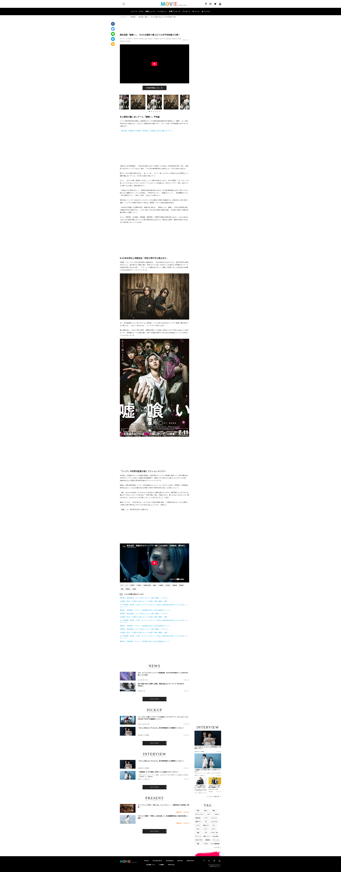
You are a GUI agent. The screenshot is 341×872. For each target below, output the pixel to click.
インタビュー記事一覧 (213, 796)
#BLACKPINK (141, 680)
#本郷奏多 (156, 38)
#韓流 (213, 810)
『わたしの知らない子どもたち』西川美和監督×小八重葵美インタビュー (161, 728)
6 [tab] (159, 111)
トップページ (123, 17)
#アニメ (206, 828)
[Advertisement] (154, 25)
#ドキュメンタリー (199, 814)
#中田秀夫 (135, 38)
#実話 (198, 843)
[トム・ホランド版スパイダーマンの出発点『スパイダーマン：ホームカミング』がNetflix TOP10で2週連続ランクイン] (128, 720)
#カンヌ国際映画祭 (215, 843)
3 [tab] (153, 111)
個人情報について (150, 864)
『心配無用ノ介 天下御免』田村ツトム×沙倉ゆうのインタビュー (158, 772)
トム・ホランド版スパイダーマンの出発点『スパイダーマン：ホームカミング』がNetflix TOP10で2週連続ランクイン (163, 718)
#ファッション (216, 839)
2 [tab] (151, 111)
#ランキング (214, 817)
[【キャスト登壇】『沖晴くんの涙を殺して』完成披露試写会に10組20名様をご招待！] (128, 819)
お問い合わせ (171, 864)
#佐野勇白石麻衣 (143, 38)
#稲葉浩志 (123, 41)
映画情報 (133, 17)
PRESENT (190, 860)
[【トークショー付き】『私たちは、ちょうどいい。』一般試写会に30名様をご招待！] (128, 808)
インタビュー (162, 11)
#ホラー (209, 814)
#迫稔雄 (128, 41)
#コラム (198, 825)
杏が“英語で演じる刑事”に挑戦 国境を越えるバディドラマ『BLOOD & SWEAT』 (161, 685)
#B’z (121, 38)
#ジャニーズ (198, 836)
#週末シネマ (206, 825)
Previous (121, 101)
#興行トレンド (206, 836)
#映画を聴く (198, 817)
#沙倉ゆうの (147, 779)
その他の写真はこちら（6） (154, 88)
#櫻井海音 (174, 38)
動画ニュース (150, 11)
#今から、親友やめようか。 (200, 792)
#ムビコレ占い (214, 821)
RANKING (170, 860)
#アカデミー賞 (214, 832)
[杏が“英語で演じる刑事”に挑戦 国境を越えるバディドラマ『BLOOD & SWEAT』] (128, 687)
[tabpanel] (154, 102)
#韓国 (198, 832)
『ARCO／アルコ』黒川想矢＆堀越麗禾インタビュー (214, 786)
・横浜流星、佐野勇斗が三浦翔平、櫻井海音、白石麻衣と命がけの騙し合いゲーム (146, 130)
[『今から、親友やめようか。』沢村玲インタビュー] (200, 780)
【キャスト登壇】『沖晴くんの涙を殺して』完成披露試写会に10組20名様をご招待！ (163, 817)
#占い (214, 825)
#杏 (144, 691)
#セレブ (213, 828)
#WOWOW (140, 691)
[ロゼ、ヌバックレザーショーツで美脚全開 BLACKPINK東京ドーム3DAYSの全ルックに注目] (128, 676)
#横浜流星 (168, 38)
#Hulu (198, 828)
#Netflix (140, 724)
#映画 (198, 810)
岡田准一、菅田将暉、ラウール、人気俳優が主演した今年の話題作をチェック (145, 610)
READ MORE (154, 699)
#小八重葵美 (146, 735)
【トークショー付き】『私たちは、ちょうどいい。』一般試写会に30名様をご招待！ (163, 806)
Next (187, 101)
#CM (206, 832)
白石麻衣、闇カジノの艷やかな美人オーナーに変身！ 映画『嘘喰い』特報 (143, 601)
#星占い (206, 810)
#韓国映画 (207, 839)
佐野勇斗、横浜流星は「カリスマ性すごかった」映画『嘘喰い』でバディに (144, 598)
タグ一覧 (216, 847)
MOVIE (180, 860)
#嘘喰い (150, 38)
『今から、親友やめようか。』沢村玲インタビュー (200, 786)
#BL (206, 821)
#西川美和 (140, 735)
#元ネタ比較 (215, 836)
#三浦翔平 (129, 38)
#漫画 (179, 38)
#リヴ (124, 38)
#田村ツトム (141, 779)
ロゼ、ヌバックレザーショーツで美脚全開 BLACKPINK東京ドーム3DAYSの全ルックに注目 (163, 674)
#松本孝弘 (162, 38)
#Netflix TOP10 (146, 724)
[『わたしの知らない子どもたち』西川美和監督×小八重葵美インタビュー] (128, 731)
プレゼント (186, 11)
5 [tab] (157, 111)
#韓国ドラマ (198, 821)
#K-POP (206, 843)
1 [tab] (149, 111)
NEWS (146, 860)
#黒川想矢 (211, 791)
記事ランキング (174, 11)
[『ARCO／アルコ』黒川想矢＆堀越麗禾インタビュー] (215, 780)
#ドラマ (206, 817)
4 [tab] (155, 111)
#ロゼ (146, 680)
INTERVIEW (157, 860)
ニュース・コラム (137, 11)
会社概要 (161, 864)
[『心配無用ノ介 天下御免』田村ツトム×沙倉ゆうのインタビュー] (128, 775)
